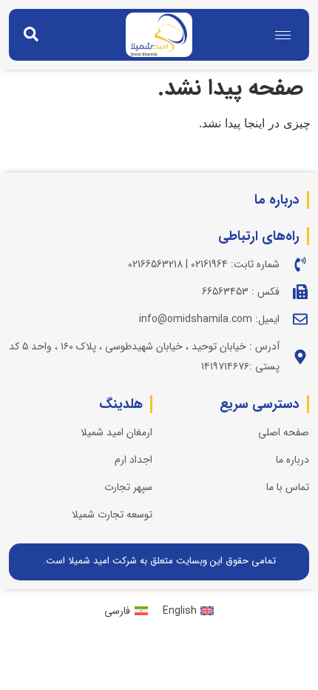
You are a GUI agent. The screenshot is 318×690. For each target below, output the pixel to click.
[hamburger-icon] (283, 35)
